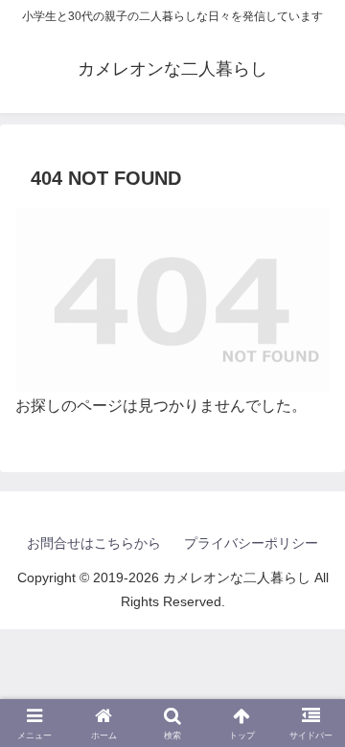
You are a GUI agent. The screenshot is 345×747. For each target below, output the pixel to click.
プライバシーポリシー (251, 543)
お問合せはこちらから (94, 543)
